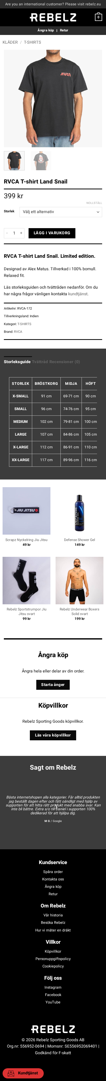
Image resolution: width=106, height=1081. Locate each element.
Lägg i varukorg (52, 233)
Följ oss (53, 978)
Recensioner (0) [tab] (64, 362)
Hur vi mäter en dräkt (53, 930)
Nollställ (94, 203)
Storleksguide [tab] (17, 362)
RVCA (18, 331)
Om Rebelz (53, 906)
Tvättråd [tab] (40, 362)
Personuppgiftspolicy (53, 959)
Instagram (53, 987)
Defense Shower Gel (79, 540)
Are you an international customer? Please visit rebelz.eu (53, 4)
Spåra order (53, 872)
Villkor (53, 942)
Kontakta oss (53, 879)
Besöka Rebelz (53, 922)
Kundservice (53, 862)
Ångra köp (53, 886)
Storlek (9, 211)
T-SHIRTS (32, 42)
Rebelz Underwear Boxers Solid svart (79, 611)
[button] (7, 17)
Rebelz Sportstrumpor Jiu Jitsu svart (27, 611)
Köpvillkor (53, 951)
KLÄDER (10, 42)
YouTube (53, 1002)
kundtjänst (77, 294)
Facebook (53, 995)
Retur (53, 894)
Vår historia (53, 915)
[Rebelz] (53, 17)
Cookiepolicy (53, 966)
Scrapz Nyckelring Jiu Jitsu (26, 540)
